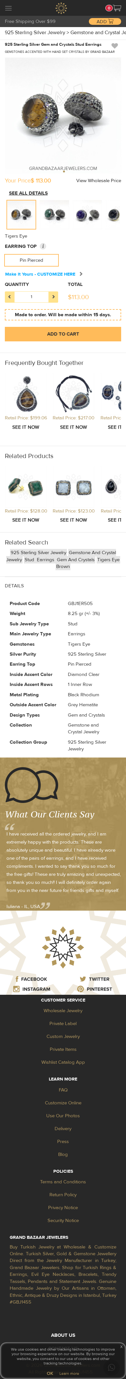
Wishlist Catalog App (63, 1062)
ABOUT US (63, 1335)
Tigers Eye (108, 560)
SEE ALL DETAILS (28, 193)
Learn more (69, 1373)
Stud (30, 560)
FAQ (63, 1090)
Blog (63, 1154)
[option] (21, 215)
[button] (117, 8)
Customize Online (63, 1103)
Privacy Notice (63, 1208)
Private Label (63, 1024)
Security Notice (63, 1221)
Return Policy (63, 1195)
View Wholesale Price (98, 181)
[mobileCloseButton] (8, 9)
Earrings (46, 560)
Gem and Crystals (76, 560)
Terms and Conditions (63, 1182)
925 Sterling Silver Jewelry (38, 553)
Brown (63, 566)
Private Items (63, 1049)
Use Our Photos (63, 1116)
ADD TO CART (63, 334)
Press (63, 1142)
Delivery (63, 1129)
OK (50, 1373)
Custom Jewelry (63, 1036)
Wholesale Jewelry (63, 1011)
